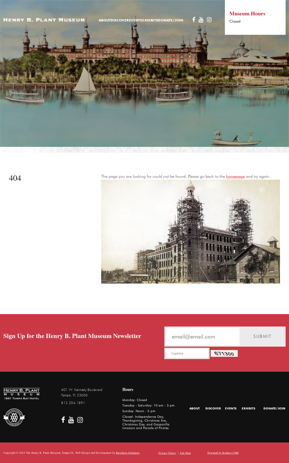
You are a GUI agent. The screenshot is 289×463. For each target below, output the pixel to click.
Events (135, 20)
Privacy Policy (167, 453)
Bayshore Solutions (128, 452)
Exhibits (150, 20)
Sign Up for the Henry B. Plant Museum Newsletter (72, 336)
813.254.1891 (73, 403)
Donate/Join (170, 20)
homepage (235, 176)
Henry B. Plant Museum (43, 19)
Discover (120, 20)
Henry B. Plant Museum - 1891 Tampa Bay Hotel (21, 393)
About (105, 20)
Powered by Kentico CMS (223, 452)
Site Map (185, 453)
